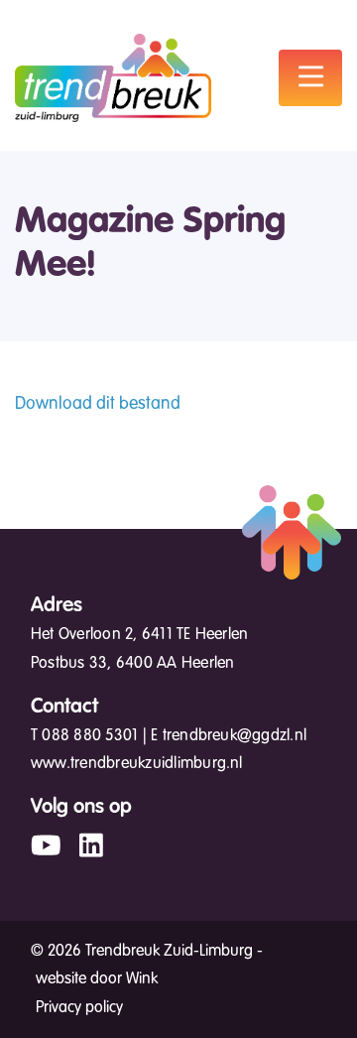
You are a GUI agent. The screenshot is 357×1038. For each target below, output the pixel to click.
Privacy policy (79, 1007)
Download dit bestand (97, 403)
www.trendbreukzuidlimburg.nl (137, 763)
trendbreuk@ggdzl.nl (235, 735)
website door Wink (97, 978)
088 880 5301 (90, 735)
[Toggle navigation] (310, 78)
